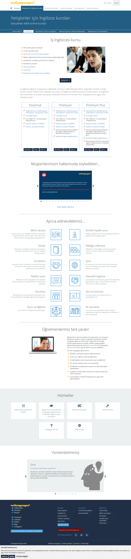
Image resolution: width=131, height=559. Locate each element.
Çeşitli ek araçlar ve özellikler (35, 124)
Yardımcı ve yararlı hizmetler (35, 127)
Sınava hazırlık (62, 516)
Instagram (18, 526)
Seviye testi (27, 70)
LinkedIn (17, 519)
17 (87, 201)
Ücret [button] (35, 149)
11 (69, 201)
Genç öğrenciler (79, 8)
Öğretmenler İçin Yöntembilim (97, 31)
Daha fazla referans (65, 207)
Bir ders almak (63, 525)
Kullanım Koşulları (54, 543)
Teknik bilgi (84, 543)
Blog (15, 524)
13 (75, 201)
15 (81, 201)
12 (72, 201)
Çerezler (76, 543)
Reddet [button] (11, 556)
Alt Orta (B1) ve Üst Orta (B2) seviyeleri (36, 54)
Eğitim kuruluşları (105, 513)
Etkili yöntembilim (29, 67)
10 (67, 201)
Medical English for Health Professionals (72, 31)
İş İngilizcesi (28, 31)
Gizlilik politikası (67, 543)
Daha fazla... (62, 521)
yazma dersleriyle (74, 347)
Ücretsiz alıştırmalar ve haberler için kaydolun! (27, 531)
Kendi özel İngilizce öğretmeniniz (66, 136)
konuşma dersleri (94, 345)
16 (84, 201)
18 (90, 201)
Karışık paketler (83, 513)
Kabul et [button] (4, 556)
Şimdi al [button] (64, 80)
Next (93, 185)
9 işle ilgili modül (31, 116)
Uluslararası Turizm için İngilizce (45, 31)
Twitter (16, 522)
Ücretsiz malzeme (92, 8)
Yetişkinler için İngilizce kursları (32, 8)
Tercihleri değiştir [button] (22, 556)
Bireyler (17, 8)
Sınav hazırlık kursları (51, 8)
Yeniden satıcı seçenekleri (103, 519)
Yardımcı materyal (66, 8)
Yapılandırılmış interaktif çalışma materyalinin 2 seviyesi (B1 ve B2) (37, 112)
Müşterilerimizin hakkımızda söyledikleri (36, 73)
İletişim (17, 512)
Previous (37, 185)
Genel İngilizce (17, 31)
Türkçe (109, 3)
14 (78, 201)
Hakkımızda (18, 508)
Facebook (17, 517)
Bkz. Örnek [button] (27, 149)
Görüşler (17, 510)
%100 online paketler (85, 510)
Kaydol (116, 3)
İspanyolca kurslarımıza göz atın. (69, 530)
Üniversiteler (103, 510)
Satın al (43, 149)
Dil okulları (102, 516)
